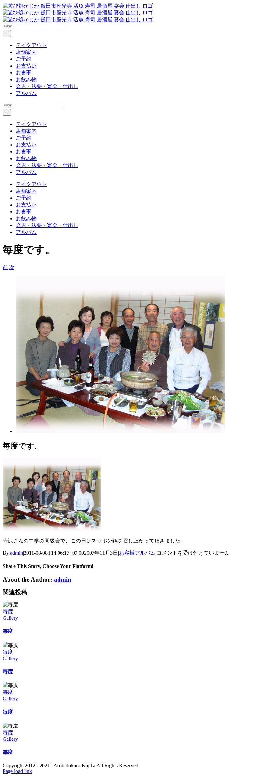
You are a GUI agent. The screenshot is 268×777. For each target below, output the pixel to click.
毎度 (8, 611)
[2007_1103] (120, 431)
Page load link (17, 771)
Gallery (10, 618)
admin (16, 553)
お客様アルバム (137, 553)
